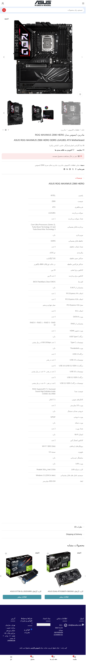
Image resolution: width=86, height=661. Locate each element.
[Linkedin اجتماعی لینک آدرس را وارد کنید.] (67, 169)
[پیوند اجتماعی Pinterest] (70, 169)
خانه (82, 130)
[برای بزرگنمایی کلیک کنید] (80, 94)
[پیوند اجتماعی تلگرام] (64, 169)
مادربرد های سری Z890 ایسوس (46, 165)
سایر (78, 165)
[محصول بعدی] (3, 130)
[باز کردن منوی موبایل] (83, 3)
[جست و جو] (4, 10)
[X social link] (72, 169)
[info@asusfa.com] (83, 625)
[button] (82, 57)
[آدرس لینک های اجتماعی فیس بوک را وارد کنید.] (75, 169)
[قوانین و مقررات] (31, 629)
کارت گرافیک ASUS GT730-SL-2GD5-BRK (25, 591)
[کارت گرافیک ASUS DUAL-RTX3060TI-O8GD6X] (64, 570)
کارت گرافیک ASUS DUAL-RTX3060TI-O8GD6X (65, 591)
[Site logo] (43, 3)
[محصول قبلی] (8, 130)
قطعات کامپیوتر (73, 130)
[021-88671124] (65, 625)
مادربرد (63, 130)
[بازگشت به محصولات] (5, 130)
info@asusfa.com (74, 625)
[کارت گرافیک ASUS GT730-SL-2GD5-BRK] (22, 570)
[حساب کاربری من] (3, 3)
